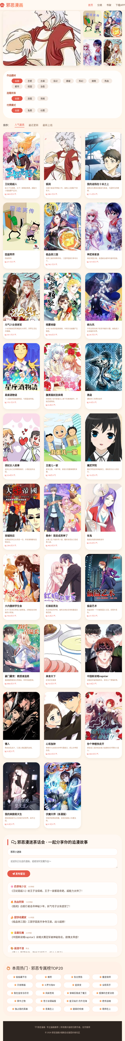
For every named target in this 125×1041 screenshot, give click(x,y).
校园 (30, 86)
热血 (107, 80)
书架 (108, 5)
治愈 (43, 86)
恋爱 (30, 80)
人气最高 (19, 124)
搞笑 (94, 80)
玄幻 (55, 80)
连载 (30, 98)
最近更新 (33, 125)
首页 (90, 5)
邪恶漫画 (14, 5)
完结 (43, 98)
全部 (17, 80)
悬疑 (68, 80)
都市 (17, 86)
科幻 (81, 80)
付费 (43, 110)
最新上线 (47, 125)
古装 (43, 80)
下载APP (120, 5)
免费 (30, 110)
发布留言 (20, 873)
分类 (99, 5)
